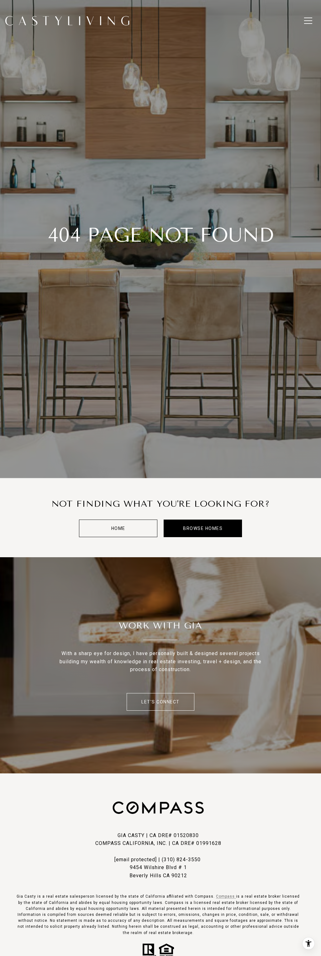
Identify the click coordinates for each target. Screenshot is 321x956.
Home (118, 528)
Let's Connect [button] (160, 701)
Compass (226, 896)
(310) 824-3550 (181, 860)
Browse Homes (203, 528)
